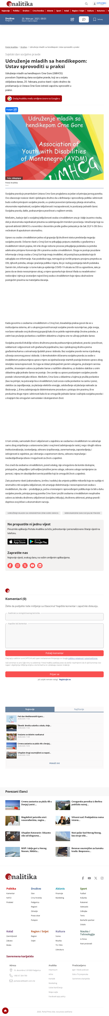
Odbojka (83, 911)
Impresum (53, 970)
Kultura (90, 11)
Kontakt (52, 978)
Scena (58, 936)
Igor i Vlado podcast (80, 970)
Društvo (26, 11)
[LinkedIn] (40, 565)
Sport (58, 11)
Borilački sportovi (87, 920)
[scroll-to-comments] (84, 19)
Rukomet (84, 902)
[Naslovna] (5, 1011)
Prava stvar (35, 915)
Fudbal (83, 893)
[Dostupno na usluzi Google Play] (38, 542)
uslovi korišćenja (91, 658)
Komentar (10, 893)
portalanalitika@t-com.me (24, 981)
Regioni (34, 907)
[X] (25, 565)
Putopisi (34, 920)
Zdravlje (34, 911)
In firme (83, 939)
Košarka (83, 898)
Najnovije (6, 11)
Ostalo (82, 924)
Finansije (59, 893)
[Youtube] (32, 565)
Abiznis (50, 11)
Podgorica (35, 902)
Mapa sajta (53, 992)
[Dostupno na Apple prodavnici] (17, 542)
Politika (16, 11)
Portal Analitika (11, 47)
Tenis (82, 915)
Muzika (59, 941)
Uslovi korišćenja (55, 987)
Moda (8, 945)
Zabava (9, 941)
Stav (32, 893)
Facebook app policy (57, 996)
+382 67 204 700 (20, 975)
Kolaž (66, 11)
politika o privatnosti (76, 658)
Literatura (60, 949)
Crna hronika (38, 11)
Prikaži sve (54, 763)
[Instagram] (17, 565)
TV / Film (59, 945)
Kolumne (101, 11)
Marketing (60, 898)
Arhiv (51, 974)
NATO (8, 898)
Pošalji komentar (54, 653)
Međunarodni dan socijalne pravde (82, 513)
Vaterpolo (84, 907)
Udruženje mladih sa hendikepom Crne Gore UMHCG (33, 513)
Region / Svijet (78, 11)
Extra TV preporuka (80, 974)
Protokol (9, 902)
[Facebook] (10, 565)
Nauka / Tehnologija (87, 933)
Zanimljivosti (11, 936)
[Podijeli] (72, 19)
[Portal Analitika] (21, 876)
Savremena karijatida (19, 956)
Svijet (33, 941)
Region (34, 936)
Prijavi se (54, 674)
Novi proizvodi (86, 943)
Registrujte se (65, 679)
